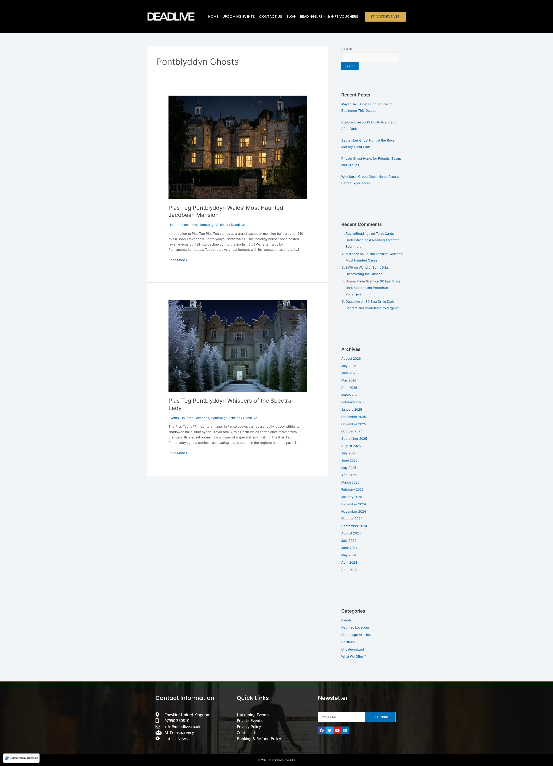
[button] (385, 17)
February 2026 (352, 402)
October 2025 (351, 431)
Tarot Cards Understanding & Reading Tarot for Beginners (372, 240)
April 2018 (349, 570)
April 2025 (349, 475)
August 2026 (351, 358)
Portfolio (348, 642)
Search (346, 49)
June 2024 (349, 548)
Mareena (352, 254)
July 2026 (348, 366)
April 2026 (349, 388)
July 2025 (348, 453)
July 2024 (348, 541)
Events (173, 418)
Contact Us (270, 16)
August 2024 (351, 533)
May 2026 (348, 380)
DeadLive (353, 301)
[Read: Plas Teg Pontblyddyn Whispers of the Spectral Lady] (237, 346)
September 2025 (354, 439)
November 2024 (353, 511)
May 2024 (348, 555)
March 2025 (350, 482)
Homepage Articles (213, 225)
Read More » (178, 259)
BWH (349, 267)
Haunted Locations (182, 225)
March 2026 (350, 395)
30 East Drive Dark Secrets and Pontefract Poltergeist (373, 287)
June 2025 (349, 460)
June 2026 (349, 373)
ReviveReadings (358, 234)
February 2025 (352, 489)
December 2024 (353, 504)
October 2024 (351, 519)
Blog (291, 16)
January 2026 (351, 409)
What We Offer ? (353, 656)
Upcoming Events (238, 16)
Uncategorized (352, 649)
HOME (213, 16)
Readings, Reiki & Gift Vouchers (329, 16)
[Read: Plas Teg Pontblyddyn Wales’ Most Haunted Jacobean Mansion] (237, 147)
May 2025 (348, 468)
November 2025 (353, 424)
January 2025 (351, 497)
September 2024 (354, 526)
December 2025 (353, 417)
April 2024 (349, 562)
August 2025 (351, 446)
